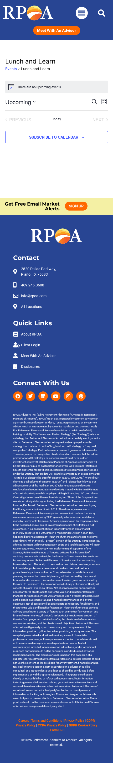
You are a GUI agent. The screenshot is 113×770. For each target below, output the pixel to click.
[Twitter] (30, 396)
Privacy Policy (74, 720)
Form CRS (57, 730)
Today (56, 119)
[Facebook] (18, 396)
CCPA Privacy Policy (52, 725)
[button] (82, 13)
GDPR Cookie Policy (83, 725)
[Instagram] (68, 396)
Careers (23, 720)
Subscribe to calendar (53, 137)
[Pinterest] (81, 396)
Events (11, 68)
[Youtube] (55, 396)
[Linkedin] (43, 396)
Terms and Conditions (46, 720)
